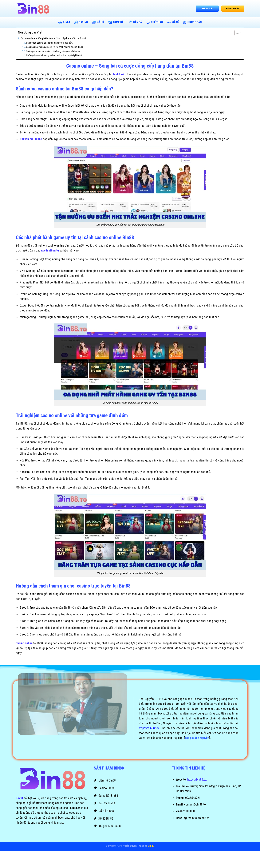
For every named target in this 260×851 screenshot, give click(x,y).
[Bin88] (35, 8)
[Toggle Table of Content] (236, 33)
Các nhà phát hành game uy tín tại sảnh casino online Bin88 (54, 47)
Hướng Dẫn (194, 22)
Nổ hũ (100, 22)
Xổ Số (175, 22)
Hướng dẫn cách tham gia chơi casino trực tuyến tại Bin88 (54, 55)
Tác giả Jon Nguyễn (197, 738)
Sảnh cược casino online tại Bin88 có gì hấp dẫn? (49, 42)
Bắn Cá (137, 22)
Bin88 (19, 798)
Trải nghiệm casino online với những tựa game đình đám (53, 51)
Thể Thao (157, 22)
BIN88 (66, 22)
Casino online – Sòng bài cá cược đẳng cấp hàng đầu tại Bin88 (53, 38)
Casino (83, 22)
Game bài (118, 22)
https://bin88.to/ (197, 779)
